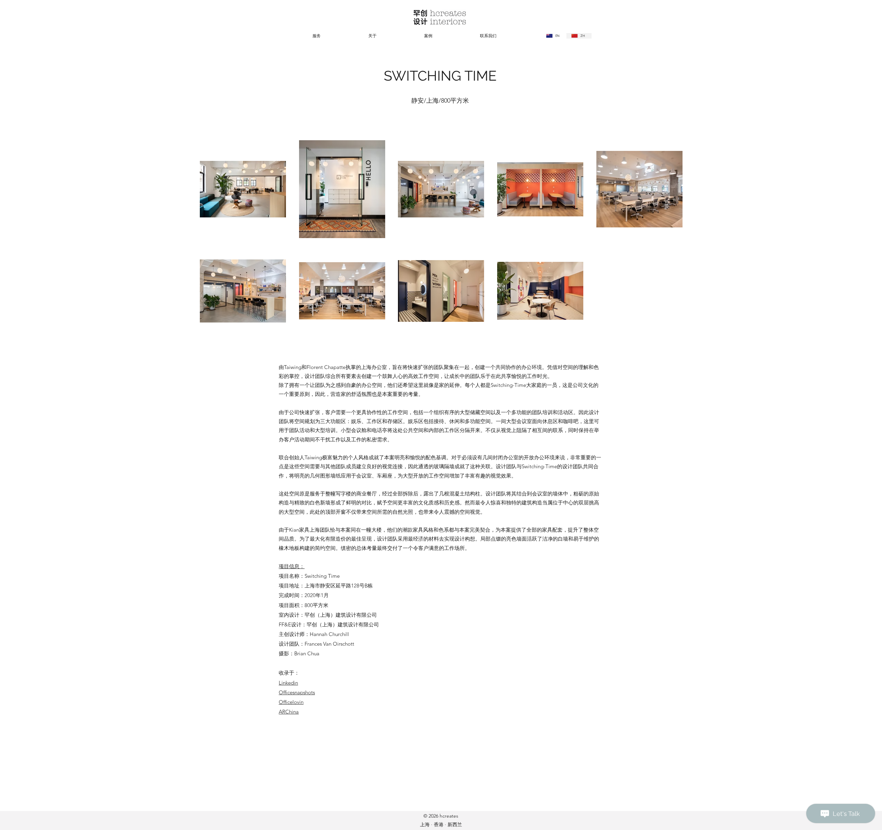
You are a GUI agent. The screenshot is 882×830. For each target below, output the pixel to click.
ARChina (289, 711)
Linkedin (288, 682)
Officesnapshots (297, 692)
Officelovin (291, 702)
